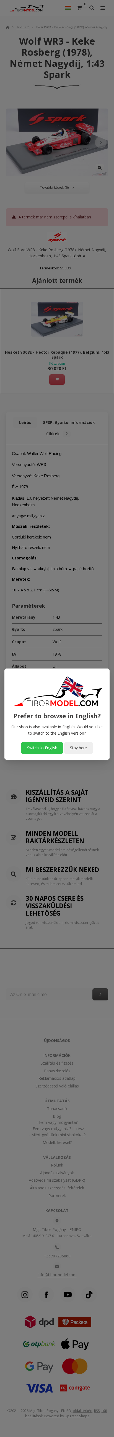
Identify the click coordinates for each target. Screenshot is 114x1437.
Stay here (78, 747)
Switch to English (42, 747)
